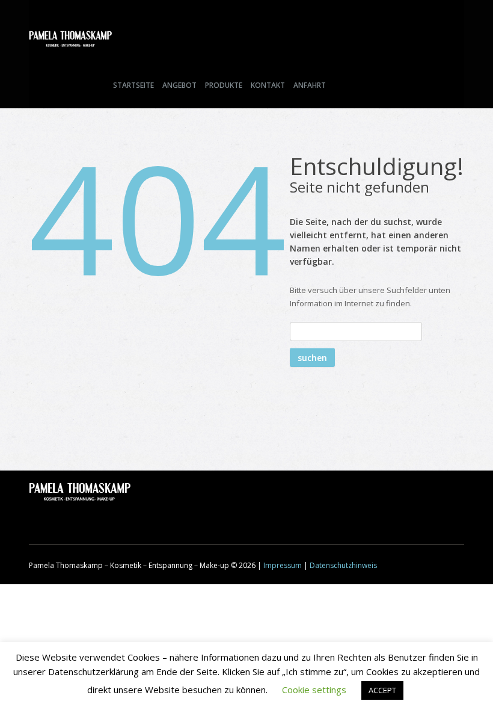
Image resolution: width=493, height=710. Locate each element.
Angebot (179, 85)
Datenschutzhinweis (343, 565)
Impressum (282, 565)
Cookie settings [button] (314, 690)
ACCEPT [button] (382, 690)
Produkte (223, 85)
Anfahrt (309, 85)
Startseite (133, 85)
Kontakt (268, 85)
